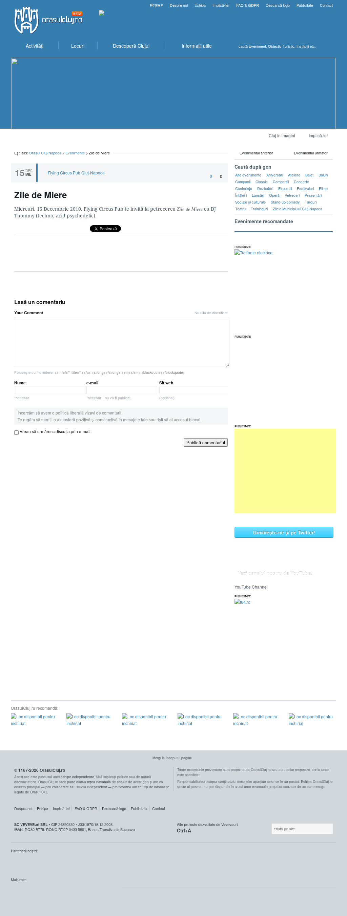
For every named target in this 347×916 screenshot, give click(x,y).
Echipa (200, 5)
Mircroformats (68, 892)
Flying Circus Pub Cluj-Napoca (76, 172)
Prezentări (313, 195)
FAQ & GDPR (247, 5)
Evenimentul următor (311, 152)
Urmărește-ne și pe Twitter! (284, 532)
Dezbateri (265, 188)
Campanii (242, 181)
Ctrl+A (184, 830)
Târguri (311, 202)
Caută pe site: (270, 829)
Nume (21, 390)
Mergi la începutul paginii (171, 757)
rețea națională (99, 782)
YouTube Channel (251, 587)
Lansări (258, 195)
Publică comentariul (205, 442)
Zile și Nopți (44, 863)
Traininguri (259, 208)
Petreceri (292, 195)
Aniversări (274, 174)
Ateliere (294, 174)
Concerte (301, 181)
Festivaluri (305, 188)
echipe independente (77, 776)
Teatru (240, 208)
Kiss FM (19, 863)
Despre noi (179, 5)
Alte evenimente (248, 174)
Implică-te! (220, 5)
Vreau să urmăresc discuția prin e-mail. (55, 431)
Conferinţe (243, 188)
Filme (323, 188)
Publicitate (305, 5)
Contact (326, 5)
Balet (309, 174)
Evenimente (75, 152)
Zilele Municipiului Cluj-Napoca (297, 208)
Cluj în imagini (282, 135)
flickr (103, 892)
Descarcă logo (278, 5)
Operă (274, 195)
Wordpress (28, 892)
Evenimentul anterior (256, 152)
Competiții (281, 181)
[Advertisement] (285, 471)
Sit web (167, 390)
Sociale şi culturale (250, 202)
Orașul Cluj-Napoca (51, 20)
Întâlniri (241, 195)
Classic (262, 181)
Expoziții (285, 188)
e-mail (108, 390)
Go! (329, 46)
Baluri (323, 174)
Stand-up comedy (285, 202)
